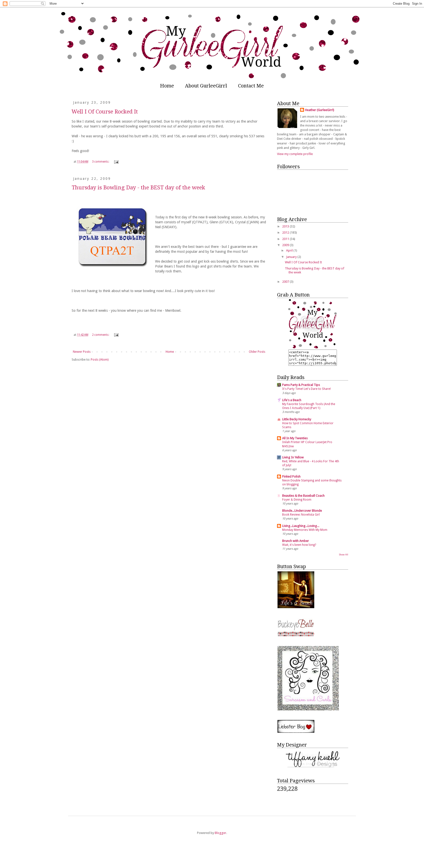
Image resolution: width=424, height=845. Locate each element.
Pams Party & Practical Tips (301, 385)
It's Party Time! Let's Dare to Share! (306, 389)
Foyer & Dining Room (296, 499)
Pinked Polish (291, 476)
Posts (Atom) (100, 359)
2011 (286, 239)
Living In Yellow (293, 457)
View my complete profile (295, 154)
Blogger (220, 833)
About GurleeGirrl (206, 86)
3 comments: (101, 161)
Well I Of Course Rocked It (105, 112)
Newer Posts (82, 351)
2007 (286, 281)
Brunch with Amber (295, 541)
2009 (286, 245)
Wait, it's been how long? (299, 545)
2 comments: (101, 335)
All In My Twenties (295, 438)
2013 (286, 226)
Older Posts (257, 351)
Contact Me (251, 86)
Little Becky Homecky (296, 419)
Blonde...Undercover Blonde (302, 510)
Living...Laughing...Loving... (300, 526)
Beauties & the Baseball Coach (303, 495)
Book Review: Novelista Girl (301, 514)
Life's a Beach (291, 400)
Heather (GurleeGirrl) (319, 110)
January (291, 257)
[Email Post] (116, 161)
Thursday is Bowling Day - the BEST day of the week (138, 187)
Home (167, 86)
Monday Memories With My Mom (304, 530)
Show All (343, 554)
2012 (286, 232)
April (289, 250)
